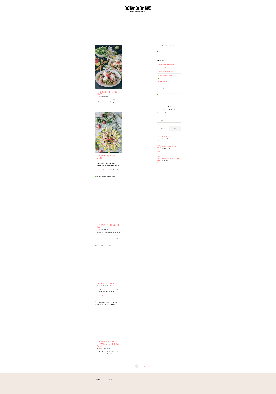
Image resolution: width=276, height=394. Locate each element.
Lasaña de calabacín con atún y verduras (168, 68)
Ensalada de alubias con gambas (166, 64)
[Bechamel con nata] (159, 135)
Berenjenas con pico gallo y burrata (107, 93)
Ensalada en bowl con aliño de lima (108, 226)
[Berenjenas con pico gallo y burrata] (108, 67)
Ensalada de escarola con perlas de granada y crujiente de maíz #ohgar (108, 344)
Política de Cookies (112, 380)
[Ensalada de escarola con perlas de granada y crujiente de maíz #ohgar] (108, 319)
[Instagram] (159, 54)
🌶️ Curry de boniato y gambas (165, 75)
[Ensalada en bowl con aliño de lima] (108, 199)
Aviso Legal (97, 382)
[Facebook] (157, 54)
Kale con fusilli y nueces (106, 283)
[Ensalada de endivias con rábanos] (108, 132)
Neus (100, 96)
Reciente (175, 128)
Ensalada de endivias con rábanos (106, 156)
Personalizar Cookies (99, 380)
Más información (100, 106)
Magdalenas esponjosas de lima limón (167, 72)
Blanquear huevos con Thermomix (170, 146)
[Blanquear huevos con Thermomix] (159, 144)
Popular (163, 128)
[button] (158, 17)
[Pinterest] (161, 54)
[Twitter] (163, 54)
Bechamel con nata (166, 136)
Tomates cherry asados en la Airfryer (171, 159)
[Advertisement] (138, 30)
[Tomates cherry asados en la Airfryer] (159, 155)
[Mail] (142, 379)
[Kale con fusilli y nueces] (108, 263)
